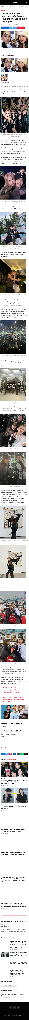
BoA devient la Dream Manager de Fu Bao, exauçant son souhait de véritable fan (13, 830)
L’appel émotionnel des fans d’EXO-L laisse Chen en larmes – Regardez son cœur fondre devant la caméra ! (13, 854)
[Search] (27, 2)
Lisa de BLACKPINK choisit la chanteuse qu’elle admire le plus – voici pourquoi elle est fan (13, 690)
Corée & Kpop (22, 1015)
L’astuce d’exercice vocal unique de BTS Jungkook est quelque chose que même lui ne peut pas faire (14, 806)
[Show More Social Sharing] (26, 28)
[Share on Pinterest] (21, 28)
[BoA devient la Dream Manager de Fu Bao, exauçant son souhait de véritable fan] (14, 820)
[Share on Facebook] (5, 28)
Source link (4, 748)
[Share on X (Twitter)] (13, 28)
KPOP (3, 10)
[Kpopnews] (14, 2)
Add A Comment (14, 914)
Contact (20, 1012)
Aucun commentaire (7, 24)
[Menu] (2, 2)
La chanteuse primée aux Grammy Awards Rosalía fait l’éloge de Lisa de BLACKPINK (14, 699)
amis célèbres (9, 90)
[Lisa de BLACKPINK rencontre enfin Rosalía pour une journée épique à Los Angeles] (14, 39)
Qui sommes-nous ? (11, 1012)
